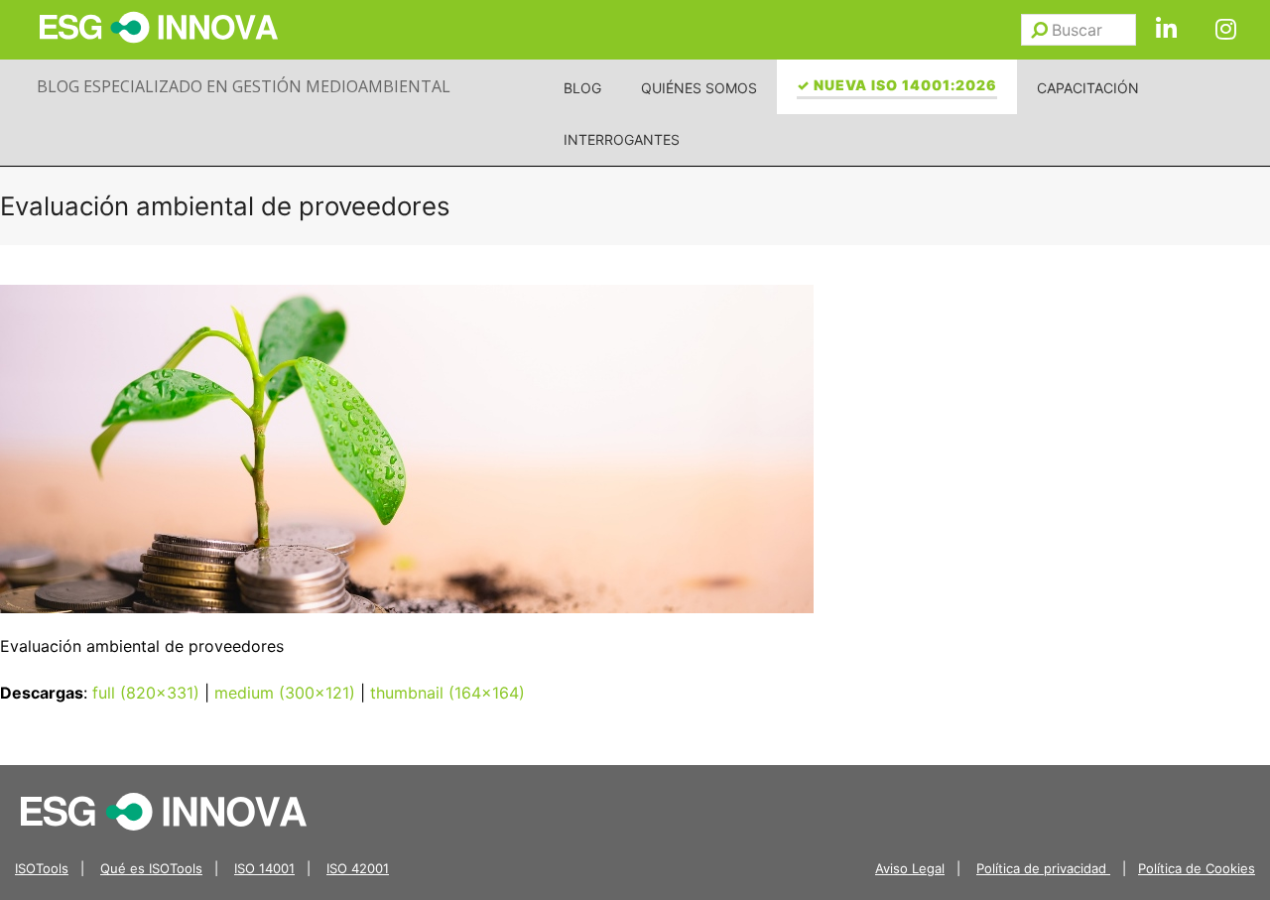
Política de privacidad (1043, 868)
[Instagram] (1225, 30)
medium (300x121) (284, 693)
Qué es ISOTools (151, 868)
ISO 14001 (264, 868)
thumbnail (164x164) (447, 693)
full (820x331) (145, 693)
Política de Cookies (1196, 868)
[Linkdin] (1166, 30)
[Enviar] (1039, 30)
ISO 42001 (357, 868)
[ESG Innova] (164, 811)
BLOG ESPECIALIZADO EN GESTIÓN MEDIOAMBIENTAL (243, 86)
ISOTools (41, 868)
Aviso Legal (910, 868)
